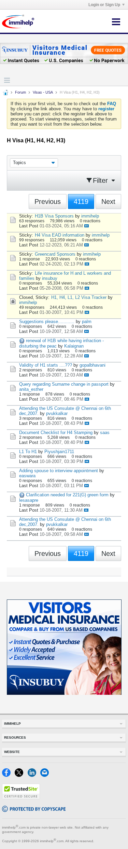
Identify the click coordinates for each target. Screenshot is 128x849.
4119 (81, 201)
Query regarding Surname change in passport (64, 384)
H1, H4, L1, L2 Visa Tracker (78, 297)
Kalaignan (74, 346)
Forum (20, 92)
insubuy (49, 278)
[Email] (46, 775)
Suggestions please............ (46, 321)
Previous (47, 201)
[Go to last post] (86, 225)
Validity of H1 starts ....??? (45, 365)
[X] (21, 775)
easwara (27, 475)
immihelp (90, 216)
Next (108, 201)
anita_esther (31, 389)
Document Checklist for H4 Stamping (56, 432)
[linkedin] (34, 775)
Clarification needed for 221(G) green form (67, 494)
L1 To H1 (28, 451)
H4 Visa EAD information (59, 235)
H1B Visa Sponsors (54, 216)
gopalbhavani (92, 365)
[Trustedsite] (21, 797)
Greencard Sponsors (55, 254)
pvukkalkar (57, 413)
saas (105, 432)
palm (86, 321)
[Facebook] (8, 775)
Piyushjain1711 (59, 451)
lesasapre (28, 500)
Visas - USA (43, 92)
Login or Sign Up (104, 4)
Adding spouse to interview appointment (58, 470)
